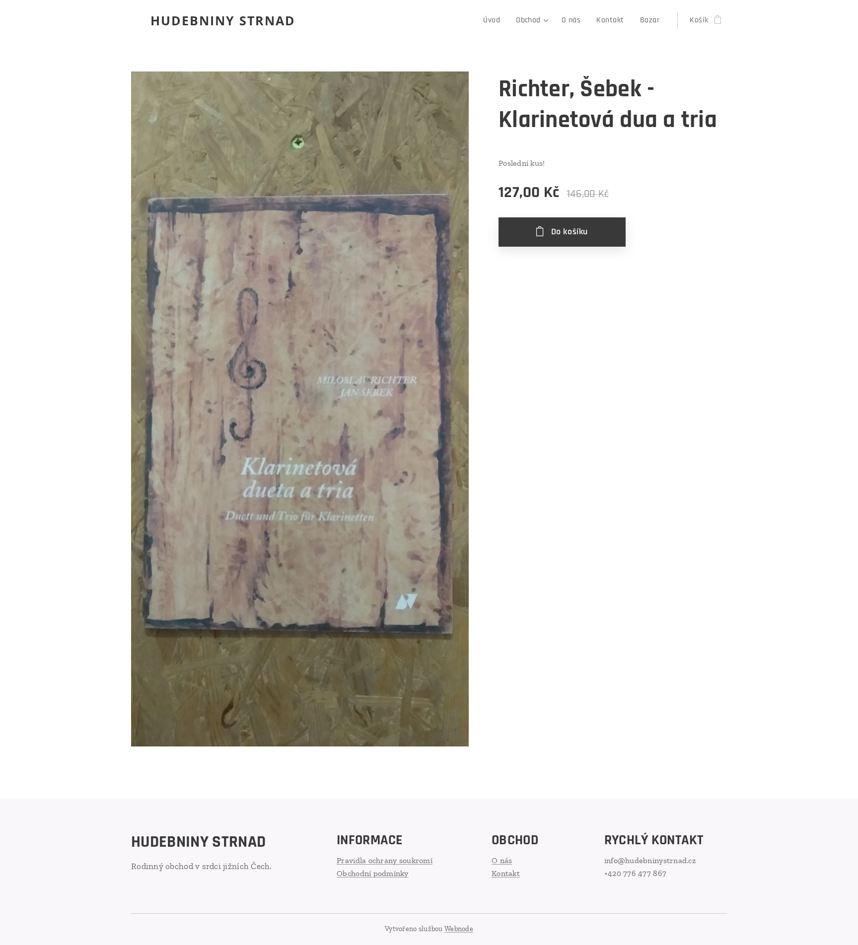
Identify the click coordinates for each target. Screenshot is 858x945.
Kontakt (506, 873)
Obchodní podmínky (373, 873)
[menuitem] (494, 20)
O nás (502, 860)
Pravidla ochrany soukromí (384, 860)
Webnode (458, 929)
